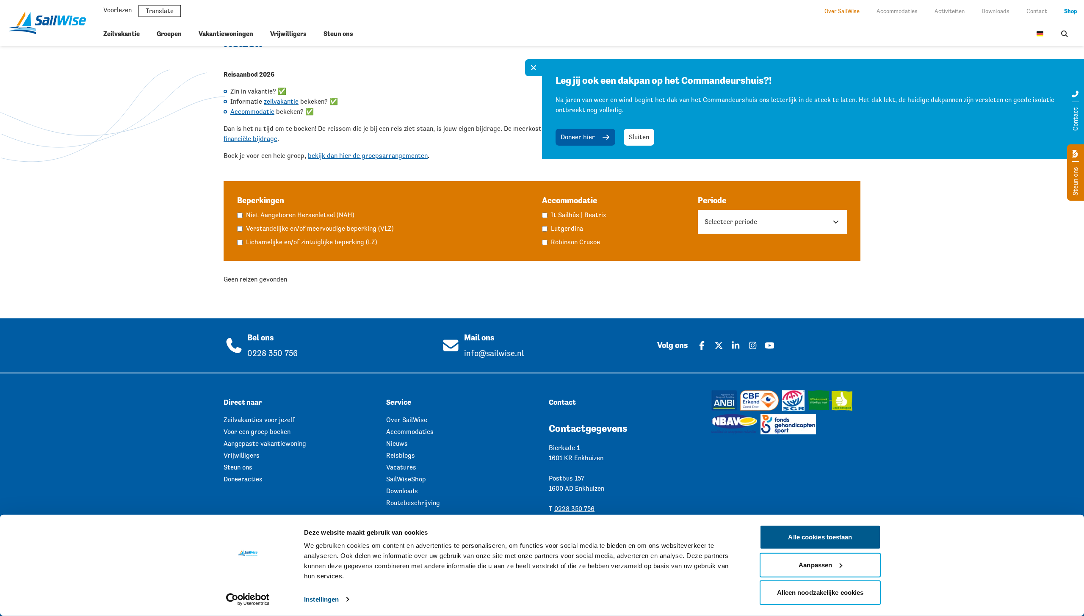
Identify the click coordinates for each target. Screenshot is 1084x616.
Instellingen (321, 599)
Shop (1070, 11)
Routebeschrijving (413, 502)
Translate (160, 10)
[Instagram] (752, 345)
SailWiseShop (406, 479)
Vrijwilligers (288, 34)
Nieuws (397, 443)
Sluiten (639, 137)
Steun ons (338, 34)
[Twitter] (718, 345)
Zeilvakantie (121, 34)
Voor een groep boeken (257, 431)
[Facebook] (701, 345)
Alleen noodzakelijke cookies (820, 592)
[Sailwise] (51, 23)
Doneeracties (243, 479)
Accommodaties (897, 11)
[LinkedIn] (735, 345)
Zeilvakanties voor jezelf (259, 419)
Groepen (169, 34)
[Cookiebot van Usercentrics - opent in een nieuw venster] (248, 599)
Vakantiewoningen (226, 34)
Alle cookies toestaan (820, 537)
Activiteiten (950, 11)
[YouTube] (769, 345)
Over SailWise (842, 11)
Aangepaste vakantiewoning (265, 443)
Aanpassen (815, 564)
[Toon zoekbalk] (1064, 34)
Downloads (995, 11)
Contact (1036, 11)
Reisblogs (400, 455)
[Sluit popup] (533, 67)
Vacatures (401, 467)
